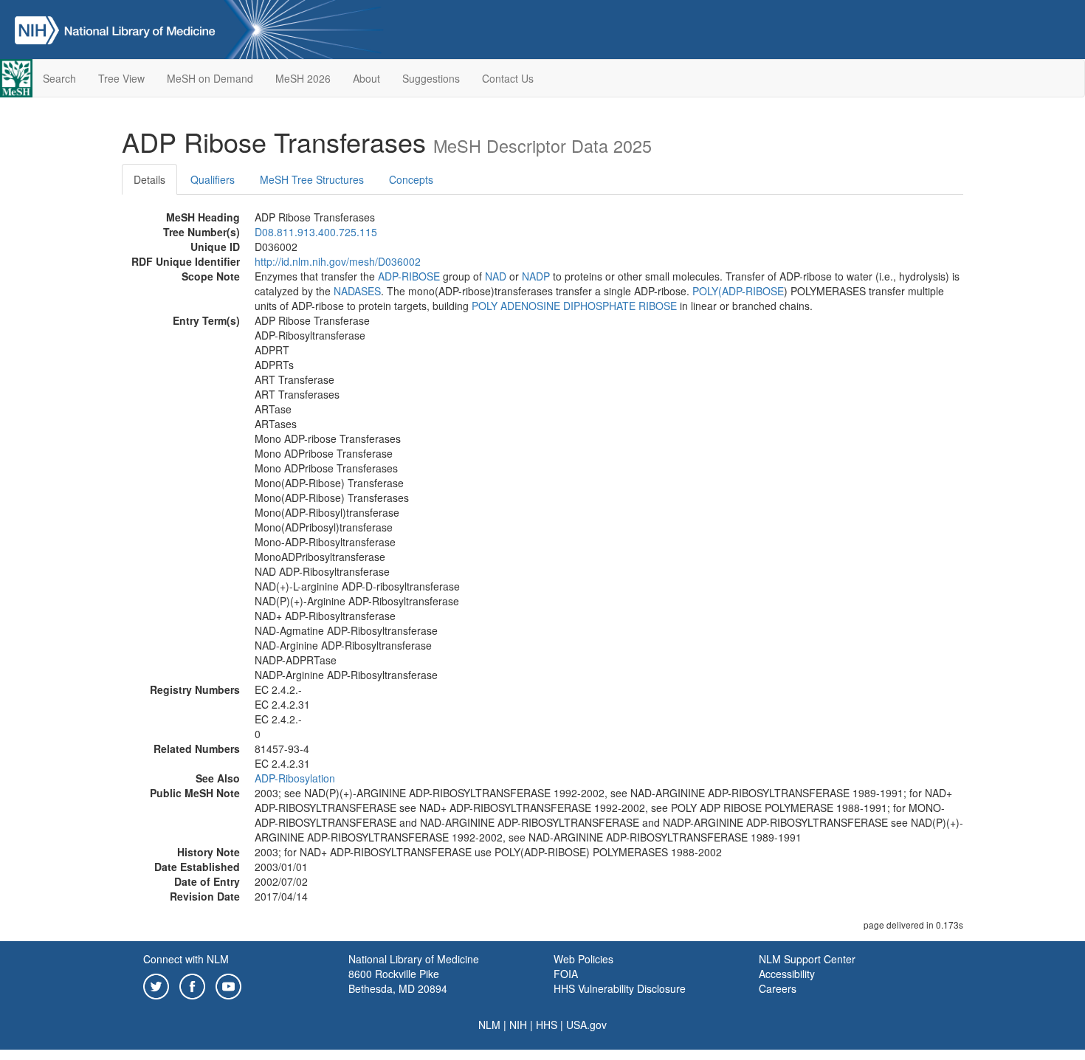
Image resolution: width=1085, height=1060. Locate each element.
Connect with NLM (186, 958)
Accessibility (787, 973)
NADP (536, 276)
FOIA (566, 973)
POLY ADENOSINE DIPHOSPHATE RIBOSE (574, 305)
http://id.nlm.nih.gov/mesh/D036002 (338, 261)
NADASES (357, 290)
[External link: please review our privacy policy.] (156, 984)
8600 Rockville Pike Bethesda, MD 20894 (397, 981)
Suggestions (431, 78)
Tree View (121, 78)
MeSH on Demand (210, 78)
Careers (777, 988)
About (366, 78)
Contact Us (508, 78)
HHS (546, 1024)
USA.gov (586, 1024)
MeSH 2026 (303, 78)
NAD (495, 276)
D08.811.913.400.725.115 (316, 231)
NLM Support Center (807, 958)
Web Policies (583, 958)
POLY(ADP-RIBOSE (738, 290)
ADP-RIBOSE (409, 276)
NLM (489, 1024)
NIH (518, 1024)
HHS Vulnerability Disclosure (620, 988)
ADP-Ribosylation (295, 778)
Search (59, 78)
